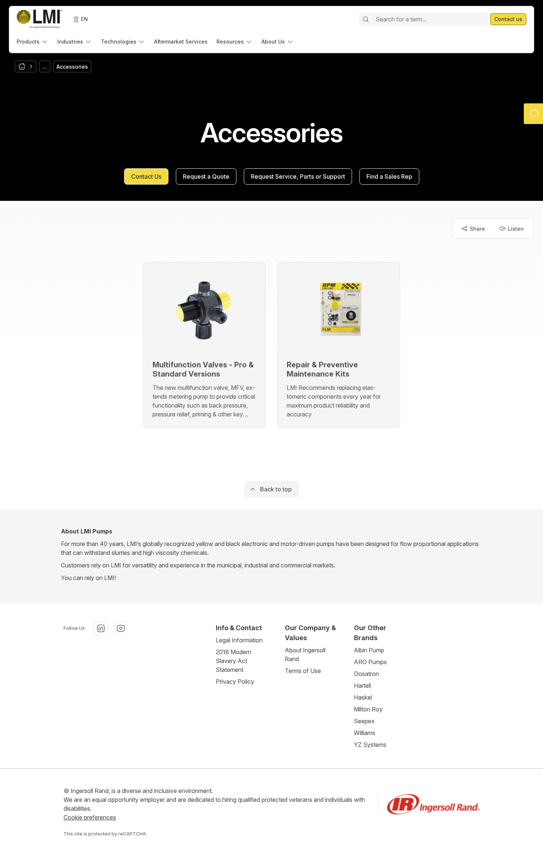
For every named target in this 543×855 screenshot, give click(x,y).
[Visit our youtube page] (121, 628)
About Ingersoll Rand (305, 654)
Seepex (364, 721)
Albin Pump (369, 650)
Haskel (363, 697)
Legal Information (239, 640)
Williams (364, 732)
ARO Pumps (370, 662)
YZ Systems (370, 744)
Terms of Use (303, 670)
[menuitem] (32, 41)
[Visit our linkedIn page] (101, 628)
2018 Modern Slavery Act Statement (233, 660)
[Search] (365, 19)
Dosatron (366, 673)
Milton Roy (368, 709)
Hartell (362, 685)
